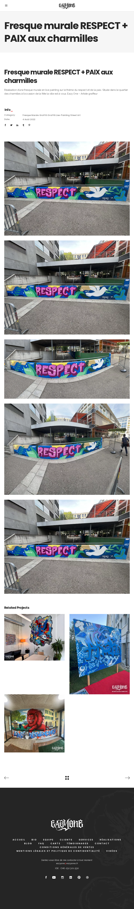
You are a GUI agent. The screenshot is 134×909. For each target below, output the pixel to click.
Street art (75, 115)
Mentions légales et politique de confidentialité (58, 851)
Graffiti (43, 115)
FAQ (41, 843)
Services (86, 839)
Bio (34, 839)
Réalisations (110, 839)
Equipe (48, 839)
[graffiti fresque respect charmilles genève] (67, 547)
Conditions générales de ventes (67, 847)
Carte (55, 843)
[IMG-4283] (67, 369)
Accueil (19, 839)
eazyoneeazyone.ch (67, 863)
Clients (66, 839)
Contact (102, 843)
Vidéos (111, 851)
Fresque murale (31, 115)
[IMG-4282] (67, 287)
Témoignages (78, 843)
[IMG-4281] (67, 189)
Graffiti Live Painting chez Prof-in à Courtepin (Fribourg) (99, 646)
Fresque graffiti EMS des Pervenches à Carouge (34, 715)
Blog (28, 843)
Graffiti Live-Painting (59, 115)
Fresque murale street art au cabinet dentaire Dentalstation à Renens (34, 630)
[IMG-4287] (67, 449)
